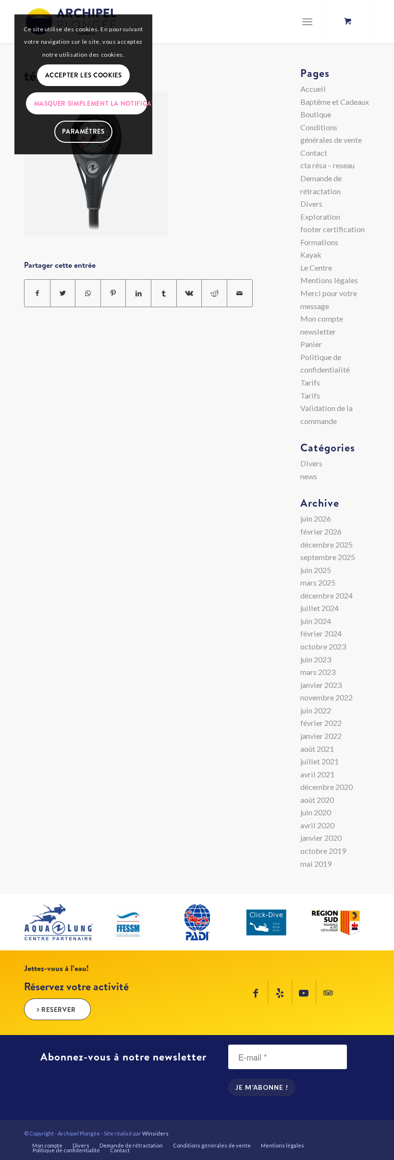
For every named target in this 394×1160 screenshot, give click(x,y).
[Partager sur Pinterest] (113, 293)
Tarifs (310, 382)
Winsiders (155, 1133)
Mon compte (321, 318)
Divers (311, 203)
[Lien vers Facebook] (256, 993)
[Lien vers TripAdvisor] (328, 993)
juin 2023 (315, 659)
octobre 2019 (323, 850)
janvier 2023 (321, 684)
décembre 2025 (326, 544)
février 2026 (321, 531)
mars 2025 (317, 582)
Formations (319, 242)
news (308, 476)
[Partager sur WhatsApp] (87, 293)
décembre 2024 (326, 595)
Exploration (320, 216)
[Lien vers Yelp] (280, 993)
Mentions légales (329, 280)
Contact (313, 152)
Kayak (310, 254)
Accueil (313, 88)
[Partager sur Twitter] (62, 293)
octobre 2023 (323, 646)
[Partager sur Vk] (189, 293)
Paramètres (83, 131)
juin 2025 (315, 569)
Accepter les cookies (83, 75)
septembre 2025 (327, 556)
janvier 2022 (321, 735)
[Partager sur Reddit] (214, 293)
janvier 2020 (321, 837)
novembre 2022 (326, 697)
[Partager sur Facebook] (37, 293)
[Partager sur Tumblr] (163, 293)
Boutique (315, 114)
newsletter (318, 331)
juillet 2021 (319, 761)
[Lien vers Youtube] (304, 993)
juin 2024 (315, 620)
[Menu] (307, 22)
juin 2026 (315, 518)
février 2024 (321, 633)
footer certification (332, 229)
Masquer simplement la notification (90, 103)
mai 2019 (316, 863)
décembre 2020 (326, 786)
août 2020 (317, 799)
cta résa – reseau (327, 165)
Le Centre (316, 267)
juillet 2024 (319, 607)
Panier (311, 344)
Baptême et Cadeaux (334, 101)
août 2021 (317, 748)
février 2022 (321, 722)
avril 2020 (317, 825)
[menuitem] (47, 1145)
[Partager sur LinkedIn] (138, 293)
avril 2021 (317, 774)
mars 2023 (317, 671)
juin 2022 (315, 710)
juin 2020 (315, 812)
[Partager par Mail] (239, 293)
